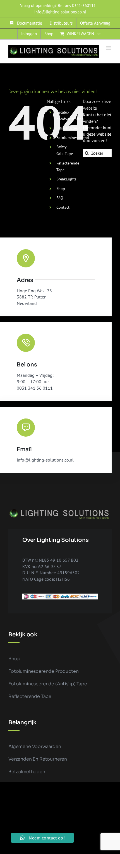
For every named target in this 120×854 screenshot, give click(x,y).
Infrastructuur (68, 128)
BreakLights (66, 179)
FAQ (59, 197)
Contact (62, 207)
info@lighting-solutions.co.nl (60, 12)
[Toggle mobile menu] (109, 48)
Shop (60, 188)
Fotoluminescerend (72, 137)
